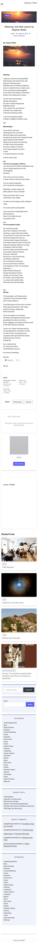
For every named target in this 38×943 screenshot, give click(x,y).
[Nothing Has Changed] (19, 620)
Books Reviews (7, 670)
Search (6, 701)
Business (7, 730)
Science (6, 772)
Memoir (6, 758)
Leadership (7, 751)
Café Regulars (8, 567)
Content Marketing (10, 732)
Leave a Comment (19, 36)
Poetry (7, 15)
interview (7, 748)
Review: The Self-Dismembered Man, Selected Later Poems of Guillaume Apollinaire (17, 675)
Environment (8, 739)
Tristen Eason (8, 834)
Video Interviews (9, 779)
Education (7, 737)
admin (13, 33)
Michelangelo (18, 402)
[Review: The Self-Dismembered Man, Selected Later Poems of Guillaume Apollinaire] (19, 656)
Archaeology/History (10, 723)
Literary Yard (30, 2)
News (5, 760)
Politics (6, 767)
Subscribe (28, 690)
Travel (6, 777)
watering (28, 402)
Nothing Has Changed (11, 638)
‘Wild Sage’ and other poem (13, 808)
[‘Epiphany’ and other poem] (19, 585)
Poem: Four (22, 380)
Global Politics (8, 746)
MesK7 (22, 940)
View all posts (19, 464)
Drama (6, 734)
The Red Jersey (28, 830)
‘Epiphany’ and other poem (13, 602)
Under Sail (6, 389)
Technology (7, 774)
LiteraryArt (7, 755)
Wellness (7, 781)
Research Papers (9, 770)
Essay (6, 741)
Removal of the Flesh (22, 834)
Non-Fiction (7, 762)
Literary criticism (9, 753)
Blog (5, 725)
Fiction (6, 744)
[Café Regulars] (19, 549)
